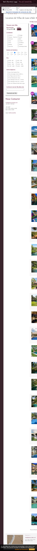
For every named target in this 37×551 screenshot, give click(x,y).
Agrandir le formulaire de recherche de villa (18, 12)
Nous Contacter (13, 99)
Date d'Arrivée (5, 8)
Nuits (17, 8)
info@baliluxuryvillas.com (12, 102)
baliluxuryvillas (12, 112)
